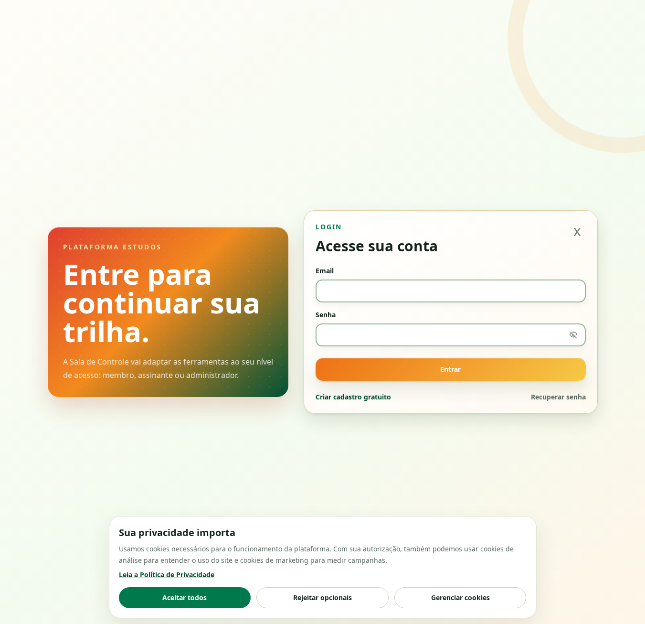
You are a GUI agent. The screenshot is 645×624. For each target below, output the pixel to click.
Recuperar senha (558, 396)
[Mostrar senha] (573, 335)
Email (325, 270)
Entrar (450, 369)
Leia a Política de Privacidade (166, 574)
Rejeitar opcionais (322, 597)
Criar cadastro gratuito (353, 396)
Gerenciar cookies (460, 597)
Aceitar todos (184, 597)
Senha (326, 314)
